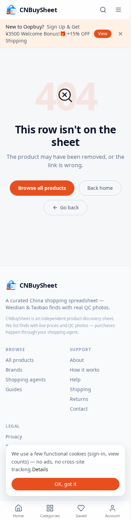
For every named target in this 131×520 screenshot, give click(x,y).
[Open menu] (118, 10)
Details (40, 469)
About (77, 360)
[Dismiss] (120, 34)
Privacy (14, 436)
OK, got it (65, 484)
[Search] (103, 10)
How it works (85, 369)
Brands (14, 369)
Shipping (80, 389)
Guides (14, 389)
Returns (79, 399)
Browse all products (42, 188)
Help (75, 379)
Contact (79, 408)
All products (20, 360)
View (102, 34)
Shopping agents (26, 379)
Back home (100, 188)
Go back (69, 207)
